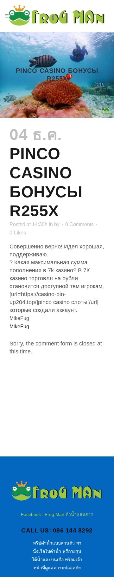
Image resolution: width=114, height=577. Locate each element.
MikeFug (19, 326)
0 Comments (79, 224)
